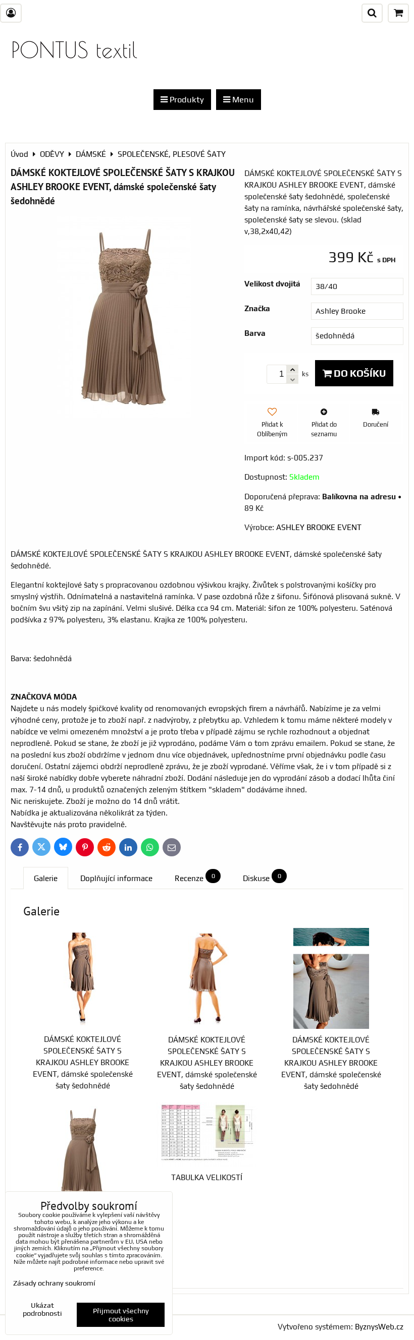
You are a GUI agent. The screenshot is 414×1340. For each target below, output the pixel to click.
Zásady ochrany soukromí (54, 1283)
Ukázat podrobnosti (42, 1309)
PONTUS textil (74, 50)
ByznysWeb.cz (379, 1326)
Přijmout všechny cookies (121, 1315)
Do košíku (359, 373)
